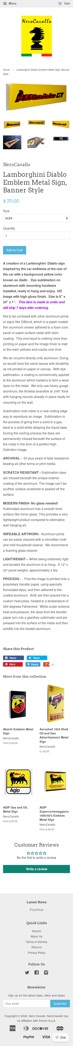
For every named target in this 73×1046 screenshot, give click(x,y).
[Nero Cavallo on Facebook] (36, 973)
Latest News (37, 902)
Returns (36, 947)
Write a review (36, 869)
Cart (66, 3)
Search (36, 931)
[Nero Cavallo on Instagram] (46, 973)
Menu (12, 3)
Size (6, 211)
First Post (36, 909)
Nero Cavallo (37, 1016)
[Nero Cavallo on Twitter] (27, 973)
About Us (36, 936)
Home (6, 69)
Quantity (9, 228)
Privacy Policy (36, 952)
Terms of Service (36, 942)
